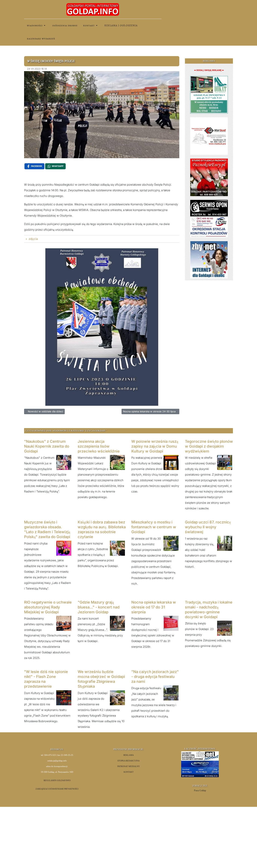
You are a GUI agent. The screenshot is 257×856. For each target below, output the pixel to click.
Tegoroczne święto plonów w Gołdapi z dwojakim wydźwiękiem (209, 446)
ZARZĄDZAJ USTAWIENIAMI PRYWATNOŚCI (57, 789)
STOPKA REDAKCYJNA (128, 761)
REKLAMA (128, 755)
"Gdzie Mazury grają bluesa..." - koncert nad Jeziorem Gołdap (98, 607)
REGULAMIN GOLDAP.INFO (57, 780)
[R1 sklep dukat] (209, 94)
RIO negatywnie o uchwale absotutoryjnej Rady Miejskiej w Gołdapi (48, 607)
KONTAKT (129, 772)
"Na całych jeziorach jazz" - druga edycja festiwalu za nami (155, 676)
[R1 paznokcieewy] (209, 177)
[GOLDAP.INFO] (92, 9)
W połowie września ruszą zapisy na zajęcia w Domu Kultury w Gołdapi (154, 446)
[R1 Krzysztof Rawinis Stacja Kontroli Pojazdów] (209, 218)
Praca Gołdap (200, 790)
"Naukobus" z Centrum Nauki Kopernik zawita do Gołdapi (46, 446)
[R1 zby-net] (209, 259)
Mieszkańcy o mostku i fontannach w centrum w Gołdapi (153, 527)
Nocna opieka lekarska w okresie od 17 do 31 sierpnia (153, 607)
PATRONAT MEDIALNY (128, 766)
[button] (36, 25)
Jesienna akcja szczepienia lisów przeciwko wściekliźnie (99, 446)
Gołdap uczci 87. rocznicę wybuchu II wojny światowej (208, 527)
